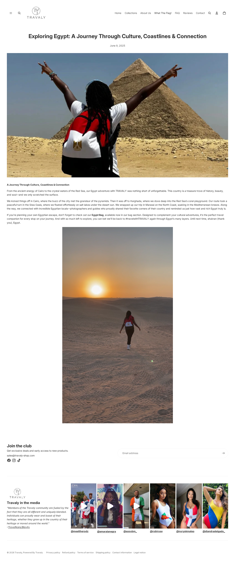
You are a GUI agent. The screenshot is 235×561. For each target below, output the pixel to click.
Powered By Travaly (33, 552)
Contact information (122, 552)
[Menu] (11, 13)
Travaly (18, 552)
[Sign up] (223, 453)
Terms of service (85, 552)
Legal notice (140, 552)
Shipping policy (103, 552)
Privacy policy (53, 552)
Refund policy (68, 552)
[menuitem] (118, 13)
